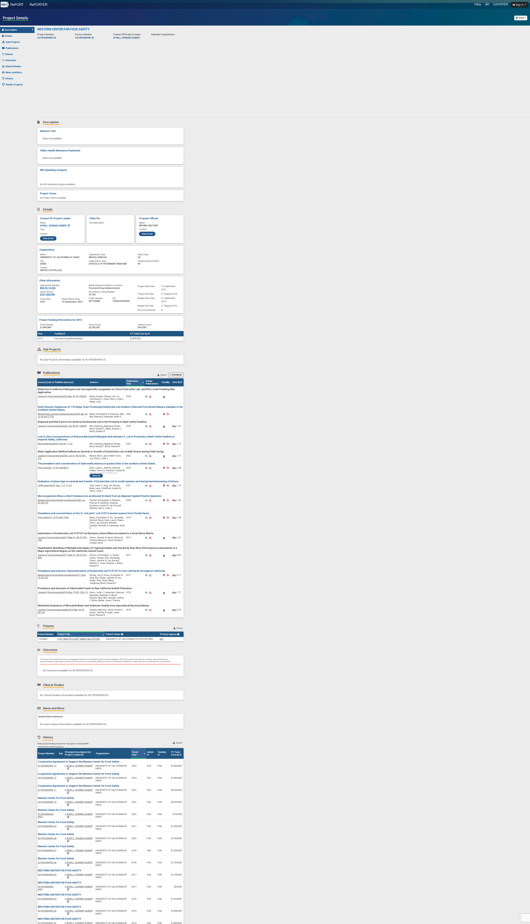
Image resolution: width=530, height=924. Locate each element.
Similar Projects (14, 84)
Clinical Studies (13, 66)
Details (8, 36)
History (9, 78)
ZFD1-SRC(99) (47, 294)
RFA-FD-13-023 (47, 288)
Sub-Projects (13, 42)
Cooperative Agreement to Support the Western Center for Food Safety (78, 761)
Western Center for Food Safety (56, 797)
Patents (9, 54)
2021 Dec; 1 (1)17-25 (55, 485)
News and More (14, 72)
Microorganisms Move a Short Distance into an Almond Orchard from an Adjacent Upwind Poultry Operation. (100, 496)
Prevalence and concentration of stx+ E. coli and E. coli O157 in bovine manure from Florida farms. (94, 513)
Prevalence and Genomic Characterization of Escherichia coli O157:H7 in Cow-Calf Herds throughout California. (102, 570)
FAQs (477, 4)
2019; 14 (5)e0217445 (53, 517)
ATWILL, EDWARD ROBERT (54, 225)
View (96, 475)
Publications (12, 48)
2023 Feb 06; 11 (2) (55, 443)
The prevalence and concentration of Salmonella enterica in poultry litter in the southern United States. (97, 463)
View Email (48, 238)
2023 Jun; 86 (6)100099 (62, 426)
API (487, 4)
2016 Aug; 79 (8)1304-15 (63, 592)
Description (11, 30)
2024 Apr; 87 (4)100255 (62, 396)
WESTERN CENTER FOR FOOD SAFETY (59, 870)
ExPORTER (500, 4)
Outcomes (10, 60)
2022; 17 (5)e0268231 (53, 467)
